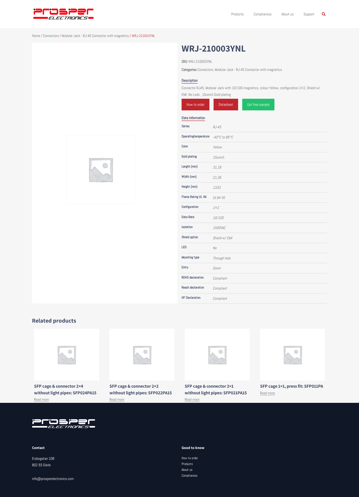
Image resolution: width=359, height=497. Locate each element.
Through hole (221, 258)
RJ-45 (217, 127)
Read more (41, 399)
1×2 (216, 207)
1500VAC (219, 227)
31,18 (217, 167)
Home (36, 35)
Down (217, 268)
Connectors (51, 35)
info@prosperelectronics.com (53, 478)
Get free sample (258, 104)
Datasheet (226, 104)
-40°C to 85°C (223, 137)
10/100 (218, 217)
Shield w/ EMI (222, 238)
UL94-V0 (219, 197)
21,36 (217, 177)
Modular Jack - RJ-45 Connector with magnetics (95, 35)
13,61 (217, 187)
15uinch (218, 157)
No (214, 247)
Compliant (220, 278)
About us (288, 14)
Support (309, 14)
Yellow (217, 147)
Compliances (263, 14)
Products (237, 14)
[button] (323, 14)
